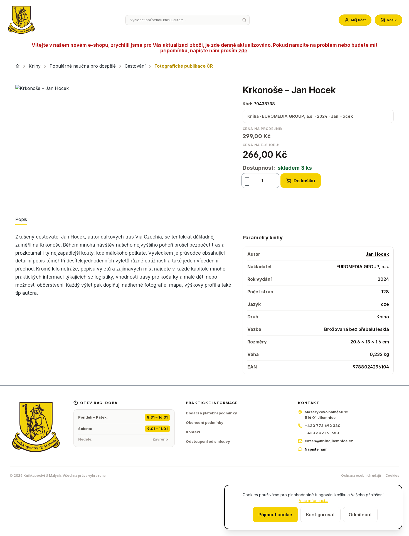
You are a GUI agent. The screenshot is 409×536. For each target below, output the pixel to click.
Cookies (392, 475)
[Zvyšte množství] (247, 176)
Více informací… (313, 500)
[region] (123, 145)
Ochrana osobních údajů (361, 475)
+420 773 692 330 (323, 425)
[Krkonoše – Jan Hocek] (123, 145)
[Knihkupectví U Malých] (21, 20)
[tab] (21, 220)
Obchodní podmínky (204, 422)
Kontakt (193, 432)
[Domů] (17, 66)
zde (242, 50)
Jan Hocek (377, 254)
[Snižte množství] (247, 184)
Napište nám (316, 449)
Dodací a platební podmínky (211, 413)
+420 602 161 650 (322, 433)
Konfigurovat (320, 514)
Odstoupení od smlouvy (208, 441)
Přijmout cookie (275, 514)
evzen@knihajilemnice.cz (329, 441)
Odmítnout (360, 514)
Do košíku (304, 180)
